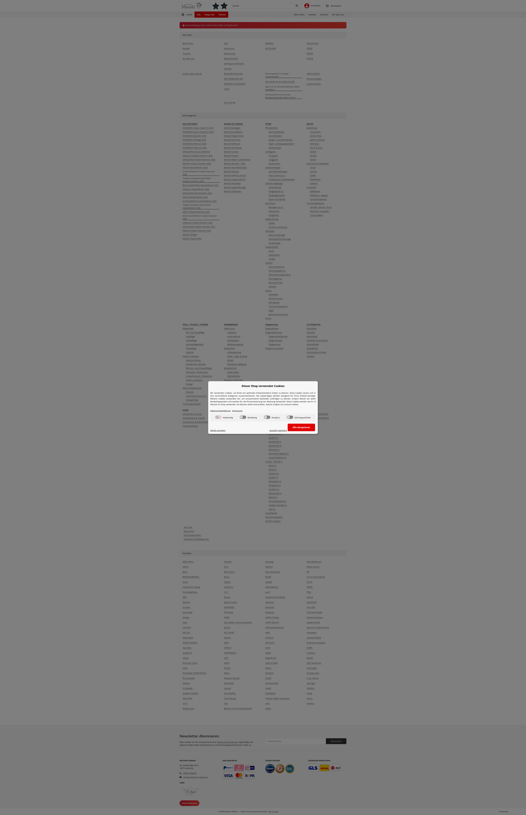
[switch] (218, 417)
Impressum (237, 410)
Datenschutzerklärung (220, 410)
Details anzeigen (217, 430)
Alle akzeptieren (301, 427)
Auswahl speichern (278, 430)
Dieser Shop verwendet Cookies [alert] (263, 386)
